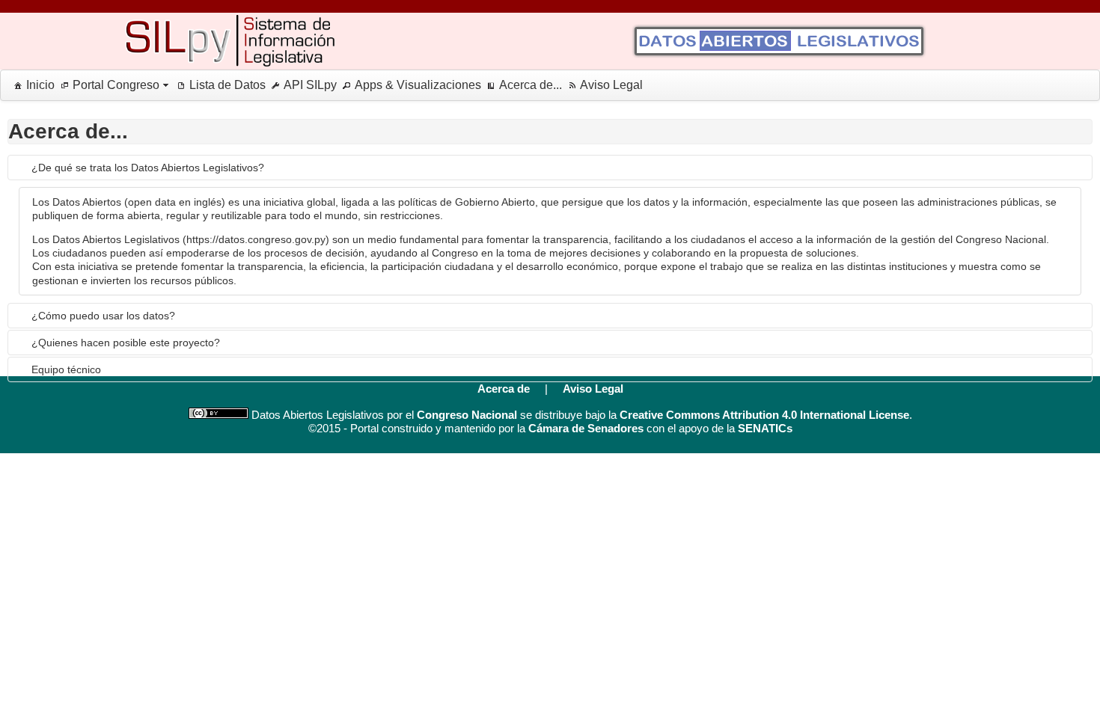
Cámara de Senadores (586, 428)
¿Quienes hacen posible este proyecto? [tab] (125, 343)
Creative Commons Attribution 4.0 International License (764, 414)
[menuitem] (31, 85)
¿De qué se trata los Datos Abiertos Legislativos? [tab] (147, 168)
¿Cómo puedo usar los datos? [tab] (103, 316)
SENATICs (765, 428)
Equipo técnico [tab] (66, 369)
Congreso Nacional (467, 414)
